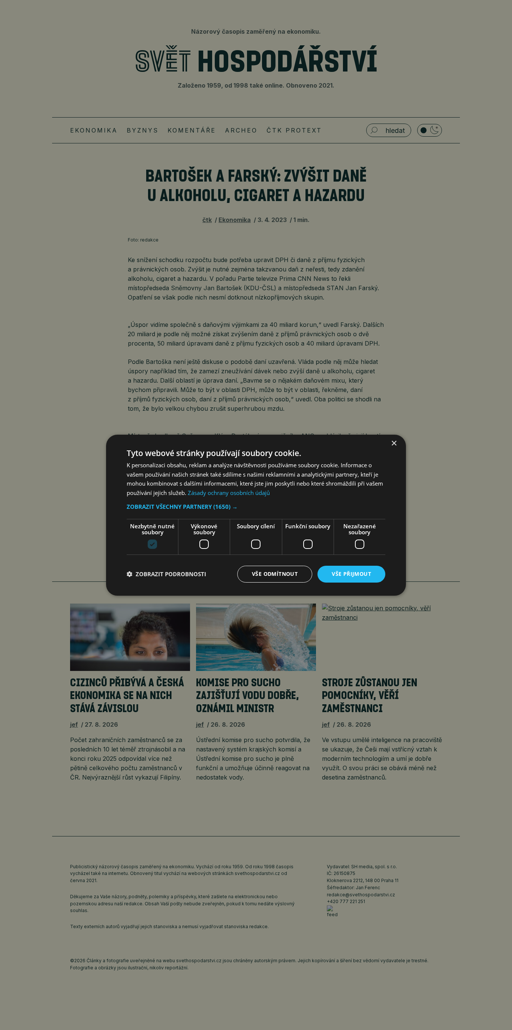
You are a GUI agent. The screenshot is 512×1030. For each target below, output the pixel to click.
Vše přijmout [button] (351, 573)
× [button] (394, 443)
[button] (256, 506)
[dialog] (256, 514)
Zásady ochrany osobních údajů (229, 492)
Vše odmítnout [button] (275, 573)
